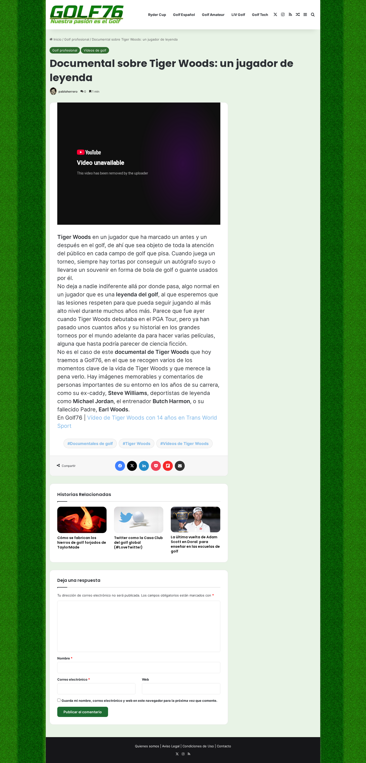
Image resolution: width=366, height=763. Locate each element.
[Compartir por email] (180, 466)
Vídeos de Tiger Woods (186, 443)
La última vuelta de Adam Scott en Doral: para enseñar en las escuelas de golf (195, 544)
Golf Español (184, 14)
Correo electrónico (73, 679)
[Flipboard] (168, 466)
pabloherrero (68, 91)
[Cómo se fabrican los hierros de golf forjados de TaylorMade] (82, 520)
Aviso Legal (171, 746)
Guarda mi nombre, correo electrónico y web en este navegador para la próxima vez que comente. (139, 701)
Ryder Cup (157, 14)
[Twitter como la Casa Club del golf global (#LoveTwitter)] (138, 520)
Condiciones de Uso (198, 746)
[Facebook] (120, 466)
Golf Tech (260, 14)
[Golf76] (87, 14)
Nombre (64, 658)
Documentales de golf (91, 443)
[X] (132, 466)
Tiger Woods (137, 443)
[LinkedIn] (144, 466)
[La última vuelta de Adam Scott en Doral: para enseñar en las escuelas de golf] (195, 519)
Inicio (57, 39)
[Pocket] (156, 466)
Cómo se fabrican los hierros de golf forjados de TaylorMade (81, 542)
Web (145, 679)
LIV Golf (238, 14)
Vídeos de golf (95, 50)
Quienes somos (147, 746)
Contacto (224, 746)
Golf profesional (76, 39)
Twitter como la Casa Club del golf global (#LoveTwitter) (138, 542)
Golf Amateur (213, 14)
